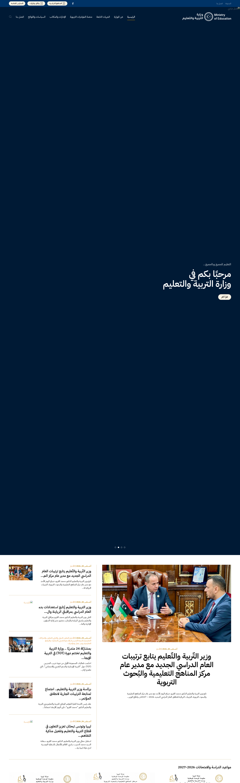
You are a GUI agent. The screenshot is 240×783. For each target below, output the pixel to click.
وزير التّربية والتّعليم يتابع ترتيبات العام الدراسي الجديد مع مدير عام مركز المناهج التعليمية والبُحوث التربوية (166, 669)
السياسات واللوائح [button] (36, 17)
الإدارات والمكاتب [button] (58, 17)
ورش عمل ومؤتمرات (75, 643)
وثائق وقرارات (34, 3)
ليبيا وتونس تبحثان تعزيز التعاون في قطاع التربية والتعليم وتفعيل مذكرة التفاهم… (68, 731)
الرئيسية (131, 17)
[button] (10, 16)
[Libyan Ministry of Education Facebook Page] (73, 3)
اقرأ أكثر (224, 297)
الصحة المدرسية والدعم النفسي (71, 640)
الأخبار (158, 649)
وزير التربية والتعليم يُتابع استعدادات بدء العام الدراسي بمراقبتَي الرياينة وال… (65, 609)
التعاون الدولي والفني (61, 638)
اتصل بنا (220, 3)
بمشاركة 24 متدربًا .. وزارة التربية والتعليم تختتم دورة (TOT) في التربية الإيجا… (67, 653)
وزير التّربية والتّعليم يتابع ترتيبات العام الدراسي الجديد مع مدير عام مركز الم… (66, 573)
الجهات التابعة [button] (103, 17)
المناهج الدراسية (55, 3)
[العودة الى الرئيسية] (206, 16)
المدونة (228, 3)
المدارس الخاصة (17, 3)
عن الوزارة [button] (118, 17)
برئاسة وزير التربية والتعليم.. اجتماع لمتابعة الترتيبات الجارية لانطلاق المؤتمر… (68, 694)
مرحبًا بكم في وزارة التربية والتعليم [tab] (124, 547)
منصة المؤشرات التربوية (81, 17)
